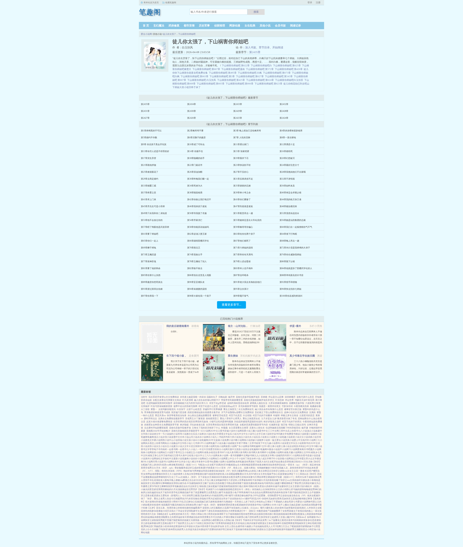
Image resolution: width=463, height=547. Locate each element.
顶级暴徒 (182, 489)
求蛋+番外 (295, 326)
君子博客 (243, 443)
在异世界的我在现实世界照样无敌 (222, 424)
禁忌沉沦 (269, 471)
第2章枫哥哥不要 (195, 130)
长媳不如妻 (278, 486)
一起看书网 (172, 449)
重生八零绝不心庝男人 (231, 418)
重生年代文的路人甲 (216, 517)
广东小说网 (241, 446)
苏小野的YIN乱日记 (178, 501)
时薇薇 (224, 428)
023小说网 (205, 431)
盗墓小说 (220, 440)
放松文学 (160, 458)
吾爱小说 (246, 431)
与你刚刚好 (298, 520)
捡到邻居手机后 (172, 492)
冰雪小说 (167, 437)
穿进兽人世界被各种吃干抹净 (245, 480)
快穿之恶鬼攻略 (293, 498)
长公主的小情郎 (281, 489)
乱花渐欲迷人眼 (159, 480)
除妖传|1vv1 (239, 498)
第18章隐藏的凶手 (196, 158)
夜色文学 (149, 440)
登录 (309, 2)
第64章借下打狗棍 (288, 234)
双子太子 (225, 514)
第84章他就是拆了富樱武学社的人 (296, 268)
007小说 (225, 452)
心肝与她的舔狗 (296, 489)
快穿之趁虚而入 (273, 517)
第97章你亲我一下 (149, 296)
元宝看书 (176, 455)
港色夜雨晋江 (212, 418)
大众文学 (312, 458)
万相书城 (167, 455)
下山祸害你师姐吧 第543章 (279, 76)
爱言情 (213, 449)
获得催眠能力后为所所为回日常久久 (190, 403)
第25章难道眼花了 (149, 172)
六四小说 (234, 437)
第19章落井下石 (241, 158)
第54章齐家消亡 (194, 220)
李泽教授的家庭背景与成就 (157, 412)
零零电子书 (155, 449)
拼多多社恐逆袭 (311, 520)
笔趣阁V (258, 446)
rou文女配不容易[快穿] (215, 464)
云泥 (296, 471)
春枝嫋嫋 (234, 514)
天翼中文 (232, 449)
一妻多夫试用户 (305, 471)
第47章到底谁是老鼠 (243, 206)
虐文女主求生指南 (262, 474)
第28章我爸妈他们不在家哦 (293, 172)
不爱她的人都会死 (282, 501)
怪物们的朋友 (257, 529)
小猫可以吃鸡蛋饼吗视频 (221, 421)
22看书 (221, 431)
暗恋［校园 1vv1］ (189, 464)
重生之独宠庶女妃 (251, 418)
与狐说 (201, 464)
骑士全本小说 (274, 505)
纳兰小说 (167, 452)
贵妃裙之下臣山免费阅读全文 (269, 412)
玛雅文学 (282, 434)
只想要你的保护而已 (217, 529)
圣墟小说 (311, 455)
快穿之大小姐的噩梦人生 (175, 474)
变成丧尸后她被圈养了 (272, 511)
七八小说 (302, 431)
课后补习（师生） (243, 489)
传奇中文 (176, 461)
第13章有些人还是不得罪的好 (155, 151)
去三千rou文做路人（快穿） (184, 477)
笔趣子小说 (216, 443)
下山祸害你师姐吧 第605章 (211, 83)
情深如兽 (270, 464)
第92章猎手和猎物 (288, 282)
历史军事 (204, 25)
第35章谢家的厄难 (242, 185)
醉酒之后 (187, 480)
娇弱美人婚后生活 (258, 403)
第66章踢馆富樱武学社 (198, 241)
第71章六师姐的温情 (243, 247)
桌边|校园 (258, 514)
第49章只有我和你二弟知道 (154, 213)
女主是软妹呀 (270, 529)
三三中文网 (273, 431)
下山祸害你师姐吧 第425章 (231, 80)
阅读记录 (295, 25)
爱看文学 (223, 434)
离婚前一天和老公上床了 (238, 501)
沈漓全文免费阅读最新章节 (171, 418)
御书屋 (311, 501)
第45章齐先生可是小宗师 (153, 206)
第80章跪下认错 (287, 261)
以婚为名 (182, 483)
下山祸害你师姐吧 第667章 (206, 69)
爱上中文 (298, 440)
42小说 (198, 440)
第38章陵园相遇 (194, 192)
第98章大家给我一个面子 (199, 296)
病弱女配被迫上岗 (300, 514)
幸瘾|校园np (231, 464)
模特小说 (317, 434)
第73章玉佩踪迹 (148, 254)
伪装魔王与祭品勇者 (227, 483)
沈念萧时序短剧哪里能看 (156, 428)
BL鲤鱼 (285, 452)
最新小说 (177, 458)
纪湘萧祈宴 (274, 424)
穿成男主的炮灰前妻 (243, 477)
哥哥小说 (182, 434)
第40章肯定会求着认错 (290, 192)
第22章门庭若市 (194, 165)
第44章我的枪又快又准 (290, 199)
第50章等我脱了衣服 (197, 213)
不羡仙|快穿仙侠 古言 (219, 526)
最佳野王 (158, 523)
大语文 (192, 446)
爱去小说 (281, 440)
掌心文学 (158, 455)
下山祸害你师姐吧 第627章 (250, 76)
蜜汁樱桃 (281, 483)
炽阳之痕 (201, 523)
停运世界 (289, 400)
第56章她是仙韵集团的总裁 (293, 220)
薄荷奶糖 (162, 489)
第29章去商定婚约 (149, 179)
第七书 (294, 501)
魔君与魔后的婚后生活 (176, 505)
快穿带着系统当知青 (176, 415)
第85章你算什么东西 (150, 275)
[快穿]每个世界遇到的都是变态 (221, 523)
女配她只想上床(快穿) (151, 464)
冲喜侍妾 (204, 526)
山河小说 (193, 437)
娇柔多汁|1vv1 (215, 468)
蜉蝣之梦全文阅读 (289, 415)
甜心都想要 (213, 520)
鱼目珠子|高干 (287, 492)
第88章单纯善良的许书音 (291, 275)
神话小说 (210, 437)
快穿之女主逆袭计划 (293, 486)
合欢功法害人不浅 (200, 480)
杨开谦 (304, 428)
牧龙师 (236, 461)
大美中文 (184, 455)
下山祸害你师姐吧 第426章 (289, 69)
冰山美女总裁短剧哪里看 (199, 415)
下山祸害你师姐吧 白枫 (250, 72)
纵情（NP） (226, 471)
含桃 (265, 514)
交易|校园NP (272, 477)
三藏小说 (254, 431)
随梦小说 (263, 440)
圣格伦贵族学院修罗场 (180, 428)
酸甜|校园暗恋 (228, 489)
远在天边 (188, 486)
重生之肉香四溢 (172, 517)
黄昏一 (154, 409)
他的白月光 (172, 489)
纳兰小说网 (209, 458)
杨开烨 (231, 397)
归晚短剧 (222, 397)
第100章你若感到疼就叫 (291, 296)
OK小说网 (148, 461)
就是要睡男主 (201, 492)
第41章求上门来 (148, 199)
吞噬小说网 (285, 458)
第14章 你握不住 (195, 151)
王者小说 (265, 434)
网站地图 (145, 532)
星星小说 (295, 437)
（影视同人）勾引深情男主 (182, 495)
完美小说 (289, 440)
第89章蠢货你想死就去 (152, 282)
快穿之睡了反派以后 (208, 483)
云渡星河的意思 (307, 415)
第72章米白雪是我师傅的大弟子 (295, 247)
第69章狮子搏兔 (148, 247)
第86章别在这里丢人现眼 (199, 275)
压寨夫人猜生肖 (257, 428)
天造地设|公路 (242, 523)
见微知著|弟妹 (255, 483)
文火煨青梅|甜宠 (245, 464)
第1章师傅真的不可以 (151, 130)
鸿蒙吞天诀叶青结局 (304, 400)
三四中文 (283, 431)
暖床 (149, 505)
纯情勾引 (167, 477)
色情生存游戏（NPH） (172, 471)
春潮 (219, 514)
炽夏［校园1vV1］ (287, 477)
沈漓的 (312, 412)
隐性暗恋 (298, 492)
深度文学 (288, 443)
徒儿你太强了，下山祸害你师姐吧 (179, 34)
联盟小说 (308, 434)
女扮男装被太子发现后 (293, 511)
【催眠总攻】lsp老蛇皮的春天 (170, 514)
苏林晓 (264, 397)
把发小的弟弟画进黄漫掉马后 (172, 526)
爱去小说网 (146, 34)
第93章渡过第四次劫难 (152, 289)
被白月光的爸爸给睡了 (270, 480)
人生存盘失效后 (191, 529)
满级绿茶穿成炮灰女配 (222, 477)
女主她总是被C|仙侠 (296, 505)
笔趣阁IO (256, 449)
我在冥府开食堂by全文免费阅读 (163, 397)
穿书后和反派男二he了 (262, 520)
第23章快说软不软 (242, 165)
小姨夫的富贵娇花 (149, 489)
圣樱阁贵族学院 (296, 403)
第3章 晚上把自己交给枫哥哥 (247, 130)
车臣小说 (186, 443)
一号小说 (164, 434)
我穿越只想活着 (178, 412)
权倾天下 (231, 529)
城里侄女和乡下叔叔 (224, 498)
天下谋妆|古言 (204, 477)
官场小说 (316, 529)
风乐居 (148, 443)
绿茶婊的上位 (258, 489)
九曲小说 (271, 443)
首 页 (146, 25)
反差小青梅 (310, 480)
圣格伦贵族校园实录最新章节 (185, 431)
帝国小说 (147, 434)
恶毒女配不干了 (170, 523)
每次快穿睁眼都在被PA (198, 474)
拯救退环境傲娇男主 (286, 529)
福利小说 (173, 434)
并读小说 (185, 461)
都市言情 (189, 25)
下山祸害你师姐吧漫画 (233, 69)
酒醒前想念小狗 (304, 529)
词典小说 (312, 437)
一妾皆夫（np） (293, 464)
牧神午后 (279, 523)
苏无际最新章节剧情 (248, 406)
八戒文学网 (265, 458)
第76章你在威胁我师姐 (290, 254)
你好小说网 (198, 458)
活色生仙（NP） (299, 495)
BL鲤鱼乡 (206, 452)
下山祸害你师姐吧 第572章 (260, 69)
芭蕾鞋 (250, 514)
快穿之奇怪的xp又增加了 (262, 501)
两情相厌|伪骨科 (273, 492)
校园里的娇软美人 (217, 474)
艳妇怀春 (187, 471)
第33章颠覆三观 (148, 185)
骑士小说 (277, 437)
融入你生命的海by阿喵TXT (207, 400)
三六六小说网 (210, 455)
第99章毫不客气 (241, 296)
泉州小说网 (150, 458)
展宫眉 (229, 517)
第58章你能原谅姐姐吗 (198, 227)
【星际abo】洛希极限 (305, 517)
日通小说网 (209, 446)
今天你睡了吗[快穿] (159, 529)
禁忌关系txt (160, 415)
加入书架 (250, 47)
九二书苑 (219, 437)
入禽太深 (260, 471)
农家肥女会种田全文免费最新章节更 (161, 424)
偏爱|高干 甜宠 (200, 508)
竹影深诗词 (287, 406)
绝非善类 (288, 520)
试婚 (269, 514)
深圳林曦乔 (290, 397)
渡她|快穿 (243, 505)
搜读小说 (300, 434)
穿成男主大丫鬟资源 (195, 418)
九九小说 (258, 455)
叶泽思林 (279, 400)
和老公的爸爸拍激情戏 (182, 508)
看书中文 (263, 431)
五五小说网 (196, 452)
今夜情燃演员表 (301, 406)
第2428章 (284, 111)
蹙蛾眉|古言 (240, 474)
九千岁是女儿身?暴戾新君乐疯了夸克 (279, 418)
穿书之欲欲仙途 (283, 495)
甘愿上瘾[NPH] (288, 517)
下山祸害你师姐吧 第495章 (223, 72)
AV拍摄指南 (192, 483)
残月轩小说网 (309, 440)
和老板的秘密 (162, 501)
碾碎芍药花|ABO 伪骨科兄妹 (259, 498)
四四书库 (284, 455)
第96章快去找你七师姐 (290, 289)
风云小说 (169, 443)
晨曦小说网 (276, 452)
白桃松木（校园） (312, 486)
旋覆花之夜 (278, 520)
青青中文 (202, 461)
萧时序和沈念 (150, 418)
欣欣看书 (303, 455)
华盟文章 (303, 458)
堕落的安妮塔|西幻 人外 (299, 508)
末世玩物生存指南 (197, 498)
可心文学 (256, 434)
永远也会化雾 (258, 492)
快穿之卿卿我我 (162, 486)
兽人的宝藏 (212, 508)
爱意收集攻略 (259, 464)
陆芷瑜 (284, 424)
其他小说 (265, 25)
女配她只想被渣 (218, 486)
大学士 (201, 455)
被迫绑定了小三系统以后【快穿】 (301, 474)
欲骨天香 (184, 517)
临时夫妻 (300, 480)
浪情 (175, 483)
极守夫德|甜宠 (225, 492)
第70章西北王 (193, 247)
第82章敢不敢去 (194, 268)
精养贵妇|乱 (280, 464)
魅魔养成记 (184, 468)
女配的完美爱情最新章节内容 (254, 424)
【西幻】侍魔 (254, 511)
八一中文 (199, 449)
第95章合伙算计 (241, 289)
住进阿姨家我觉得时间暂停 (159, 403)
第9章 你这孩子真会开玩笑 (153, 144)
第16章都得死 (286, 151)
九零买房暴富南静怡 (278, 403)
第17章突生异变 (148, 158)
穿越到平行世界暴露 (212, 409)
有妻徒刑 (203, 529)
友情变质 (202, 517)
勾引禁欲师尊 (259, 477)
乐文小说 (297, 443)
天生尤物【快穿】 (312, 461)
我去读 (248, 449)
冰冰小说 (201, 437)
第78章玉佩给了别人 (197, 261)
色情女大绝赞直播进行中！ (235, 511)
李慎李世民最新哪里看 (232, 400)
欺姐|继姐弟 (150, 517)
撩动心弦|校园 (195, 501)
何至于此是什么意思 (208, 406)
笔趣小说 (286, 437)
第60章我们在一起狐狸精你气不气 (296, 227)
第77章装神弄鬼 (148, 261)
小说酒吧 (228, 461)
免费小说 (228, 440)
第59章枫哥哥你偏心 (243, 227)
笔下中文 (262, 443)
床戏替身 (252, 505)
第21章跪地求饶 (148, 165)
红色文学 (214, 434)
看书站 (210, 461)
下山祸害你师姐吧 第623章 (268, 83)
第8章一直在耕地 (288, 137)
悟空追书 (273, 434)
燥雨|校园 (230, 486)
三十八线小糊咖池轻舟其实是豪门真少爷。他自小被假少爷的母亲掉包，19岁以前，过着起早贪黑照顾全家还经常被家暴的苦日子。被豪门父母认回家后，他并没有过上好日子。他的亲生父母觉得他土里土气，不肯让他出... (306, 372)
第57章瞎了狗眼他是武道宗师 (155, 227)
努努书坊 (306, 443)
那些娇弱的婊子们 (307, 526)
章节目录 (264, 47)
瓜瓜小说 (197, 434)
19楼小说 (237, 440)
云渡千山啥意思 (194, 409)
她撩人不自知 (253, 526)
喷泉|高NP (203, 468)
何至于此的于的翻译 (262, 415)
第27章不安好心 (241, 172)
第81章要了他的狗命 (150, 268)
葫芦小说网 (283, 449)
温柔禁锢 (158, 477)
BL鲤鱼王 (149, 455)
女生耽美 (250, 25)
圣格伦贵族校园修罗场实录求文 (259, 400)
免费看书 (291, 434)
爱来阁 (300, 449)
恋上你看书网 (158, 443)
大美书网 (233, 452)
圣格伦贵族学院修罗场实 (248, 397)
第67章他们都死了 (242, 241)
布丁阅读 (247, 458)
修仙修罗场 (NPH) (250, 495)
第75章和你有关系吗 (243, 254)
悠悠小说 (240, 449)
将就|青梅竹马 (219, 501)
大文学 (185, 446)
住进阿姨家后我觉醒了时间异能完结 (283, 428)
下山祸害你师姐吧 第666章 (240, 83)
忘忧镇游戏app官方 (228, 406)
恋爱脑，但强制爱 (267, 495)
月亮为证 (210, 498)
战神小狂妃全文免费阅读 (296, 412)
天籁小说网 (294, 452)
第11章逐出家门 (241, 144)
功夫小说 (251, 437)
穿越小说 (228, 431)
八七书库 (195, 443)
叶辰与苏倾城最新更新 (161, 406)
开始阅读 (277, 47)
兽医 (254, 471)
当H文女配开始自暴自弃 (275, 461)
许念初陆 (247, 415)
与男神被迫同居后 (200, 471)
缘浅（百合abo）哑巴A (255, 508)
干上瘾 (284, 505)
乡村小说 (256, 458)
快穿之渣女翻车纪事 (155, 483)
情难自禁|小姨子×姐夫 (198, 505)
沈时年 (144, 397)
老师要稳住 (157, 474)
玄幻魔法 (158, 25)
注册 (318, 2)
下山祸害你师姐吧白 (262, 65)
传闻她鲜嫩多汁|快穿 (267, 468)
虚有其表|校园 (215, 511)
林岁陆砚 (184, 424)
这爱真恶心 (213, 492)
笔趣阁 (144, 437)
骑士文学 (304, 452)
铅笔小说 (193, 455)
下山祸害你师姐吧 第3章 (222, 76)
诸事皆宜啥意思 (220, 415)
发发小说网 (157, 452)
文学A (265, 446)
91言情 (207, 449)
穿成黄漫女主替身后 (265, 523)
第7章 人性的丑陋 (241, 137)
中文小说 (247, 434)
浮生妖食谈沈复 (197, 424)
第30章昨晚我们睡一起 (198, 179)
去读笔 (293, 446)
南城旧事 (287, 514)
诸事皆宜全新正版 (292, 409)
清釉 (163, 517)
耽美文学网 (268, 455)
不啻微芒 (169, 520)
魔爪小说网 (315, 449)
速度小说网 (231, 446)
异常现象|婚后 (177, 486)
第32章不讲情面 (287, 179)
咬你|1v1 (300, 461)
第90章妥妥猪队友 (196, 282)
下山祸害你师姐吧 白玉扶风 (202, 80)
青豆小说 (269, 437)
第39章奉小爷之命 (242, 192)
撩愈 (158, 517)
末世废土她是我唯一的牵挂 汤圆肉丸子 (198, 397)
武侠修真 (174, 25)
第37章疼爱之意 (148, 192)
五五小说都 (185, 452)
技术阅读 (300, 446)
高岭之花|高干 (224, 508)
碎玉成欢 (194, 468)
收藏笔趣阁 (170, 2)
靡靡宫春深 (214, 471)
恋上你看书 (292, 431)
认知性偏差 (150, 492)
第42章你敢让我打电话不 (199, 199)
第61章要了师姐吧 (149, 234)
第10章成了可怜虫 (196, 144)
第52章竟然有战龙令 (289, 213)
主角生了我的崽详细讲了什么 (206, 428)
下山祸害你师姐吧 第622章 (236, 65)
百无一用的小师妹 (193, 514)
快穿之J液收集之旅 (201, 486)
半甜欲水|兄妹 (193, 526)
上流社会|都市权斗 (238, 526)
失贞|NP (250, 474)
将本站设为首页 (151, 2)
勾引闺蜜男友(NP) (180, 498)
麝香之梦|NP (149, 486)
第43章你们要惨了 (242, 199)
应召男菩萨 (191, 489)
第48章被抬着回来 (288, 206)
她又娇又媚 (207, 501)
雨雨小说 (164, 440)
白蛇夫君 (257, 486)
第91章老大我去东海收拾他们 (247, 282)
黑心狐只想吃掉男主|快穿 (253, 517)
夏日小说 (177, 446)
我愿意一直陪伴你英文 (270, 406)
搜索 (256, 11)
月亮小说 (157, 461)
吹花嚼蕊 (230, 474)
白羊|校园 (214, 495)
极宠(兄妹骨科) (202, 495)
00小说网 (237, 431)
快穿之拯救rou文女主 (283, 471)
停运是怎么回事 (276, 397)
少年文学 (309, 446)
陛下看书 (175, 452)
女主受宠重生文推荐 (238, 428)
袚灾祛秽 (236, 517)
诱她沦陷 (193, 517)
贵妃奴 (214, 514)
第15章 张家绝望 (241, 151)
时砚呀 (276, 415)
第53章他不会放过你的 (152, 220)
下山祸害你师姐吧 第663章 (194, 76)
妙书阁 (251, 455)
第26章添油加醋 (194, 172)
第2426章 (191, 118)
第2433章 (237, 104)
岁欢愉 (252, 523)
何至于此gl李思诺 (217, 403)
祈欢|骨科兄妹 (281, 508)
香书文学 (145, 449)
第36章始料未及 (287, 185)
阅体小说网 (146, 452)
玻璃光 (153, 501)
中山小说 (173, 440)
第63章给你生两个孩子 (244, 234)
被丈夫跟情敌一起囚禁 (197, 520)
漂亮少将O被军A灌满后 (230, 495)
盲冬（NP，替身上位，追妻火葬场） (239, 468)
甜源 (311, 514)
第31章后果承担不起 (243, 179)
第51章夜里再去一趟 (243, 213)
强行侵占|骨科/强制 (244, 486)
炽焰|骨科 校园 (159, 505)
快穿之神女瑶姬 (308, 523)
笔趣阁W (264, 449)
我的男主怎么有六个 (187, 523)
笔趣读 (243, 461)
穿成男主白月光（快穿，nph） (160, 468)
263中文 (214, 431)
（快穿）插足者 (308, 464)
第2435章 (254, 52)
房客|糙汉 (291, 461)
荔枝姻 (239, 529)
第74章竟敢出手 (194, 254)
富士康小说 (273, 446)
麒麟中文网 (242, 455)
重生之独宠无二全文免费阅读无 (238, 409)
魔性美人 (270, 508)
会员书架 (280, 25)
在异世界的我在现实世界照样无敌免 (190, 421)
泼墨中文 (175, 437)
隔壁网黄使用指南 (292, 523)
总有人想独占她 (226, 520)
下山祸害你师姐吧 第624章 (260, 80)
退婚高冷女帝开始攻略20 (158, 431)
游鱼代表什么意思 (305, 397)
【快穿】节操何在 (243, 520)
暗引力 (227, 480)
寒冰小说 (206, 434)
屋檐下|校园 (242, 483)
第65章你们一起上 (149, 241)
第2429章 (237, 111)
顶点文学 (295, 458)
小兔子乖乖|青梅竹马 (242, 492)
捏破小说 (254, 440)
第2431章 (145, 111)
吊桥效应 (246, 529)
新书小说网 (167, 461)
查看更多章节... (231, 304)
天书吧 (307, 449)
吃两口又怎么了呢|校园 (287, 526)
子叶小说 (275, 458)
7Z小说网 (292, 449)
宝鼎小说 (190, 440)
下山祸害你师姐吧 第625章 (287, 65)
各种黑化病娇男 (176, 529)
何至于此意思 (235, 415)
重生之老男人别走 (162, 498)
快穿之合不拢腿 (310, 492)
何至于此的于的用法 (291, 421)
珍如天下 (160, 492)
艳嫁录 (221, 480)
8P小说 (267, 452)
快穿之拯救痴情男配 (155, 520)
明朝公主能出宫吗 (297, 424)
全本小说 (184, 437)
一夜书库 (232, 455)
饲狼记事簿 (306, 498)
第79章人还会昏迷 (242, 261)
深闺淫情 (269, 489)
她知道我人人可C (268, 526)
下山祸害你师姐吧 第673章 (277, 72)
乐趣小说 (225, 443)
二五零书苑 (252, 443)
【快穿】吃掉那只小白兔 (209, 489)
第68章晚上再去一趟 (289, 241)
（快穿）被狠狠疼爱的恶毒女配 (224, 505)
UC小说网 (294, 455)
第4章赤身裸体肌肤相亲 (291, 130)
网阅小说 (246, 440)
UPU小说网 (205, 443)
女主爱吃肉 (163, 495)
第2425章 (237, 118)
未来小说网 (222, 455)
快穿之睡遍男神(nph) (242, 471)
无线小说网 (220, 446)
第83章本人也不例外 (243, 268)
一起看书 (182, 449)
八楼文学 (194, 461)
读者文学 (156, 434)
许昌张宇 (181, 409)
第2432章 (284, 104)
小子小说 (238, 458)
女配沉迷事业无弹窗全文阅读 (167, 400)
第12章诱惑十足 (287, 144)
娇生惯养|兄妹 (279, 498)
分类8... (174, 331)
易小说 (157, 440)
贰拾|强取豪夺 (313, 505)
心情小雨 (206, 514)
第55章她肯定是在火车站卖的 (247, 220)
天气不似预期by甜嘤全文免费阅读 (237, 412)
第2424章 (284, 118)
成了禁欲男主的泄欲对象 (302, 483)
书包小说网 (262, 505)
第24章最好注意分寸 (289, 165)
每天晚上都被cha (175, 480)
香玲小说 (280, 443)
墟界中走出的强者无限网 (185, 406)
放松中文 (169, 458)
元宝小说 (303, 437)
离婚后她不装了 (187, 492)
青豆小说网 (222, 449)
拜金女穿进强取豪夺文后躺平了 (193, 511)
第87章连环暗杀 (241, 275)
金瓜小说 (232, 434)
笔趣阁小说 (187, 458)
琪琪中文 (199, 446)
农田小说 (151, 446)
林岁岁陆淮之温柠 (272, 421)
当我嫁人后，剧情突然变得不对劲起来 (295, 468)
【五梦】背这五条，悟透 (159, 508)
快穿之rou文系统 (288, 480)
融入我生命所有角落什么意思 (269, 409)
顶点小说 (311, 431)
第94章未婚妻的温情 (197, 289)
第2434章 (191, 104)
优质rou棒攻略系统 (171, 464)
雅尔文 (189, 434)
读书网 (250, 446)
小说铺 (277, 455)
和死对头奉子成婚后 (305, 477)
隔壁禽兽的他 (179, 520)
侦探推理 (219, 25)
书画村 (163, 449)
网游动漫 (234, 25)
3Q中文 (239, 434)
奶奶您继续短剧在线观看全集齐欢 (204, 412)
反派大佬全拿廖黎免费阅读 (159, 421)
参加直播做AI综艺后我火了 (165, 511)
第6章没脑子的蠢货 (196, 137)
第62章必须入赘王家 (197, 234)
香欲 (177, 468)
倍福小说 (182, 440)
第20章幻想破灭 (287, 158)
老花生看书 (216, 452)
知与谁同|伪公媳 (269, 483)
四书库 (226, 437)
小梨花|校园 (277, 514)
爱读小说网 (303, 501)
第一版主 (272, 440)
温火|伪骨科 (267, 486)
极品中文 (177, 443)
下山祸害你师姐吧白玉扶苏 (289, 80)
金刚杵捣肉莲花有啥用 (238, 403)
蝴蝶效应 (169, 483)
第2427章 (145, 118)
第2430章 (191, 111)
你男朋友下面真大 (255, 461)
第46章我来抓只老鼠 (197, 206)
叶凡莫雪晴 (187, 400)
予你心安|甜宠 (278, 474)
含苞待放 (243, 514)
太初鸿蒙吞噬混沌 (167, 409)
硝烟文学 (234, 443)
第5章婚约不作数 (149, 137)
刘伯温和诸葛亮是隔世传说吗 (248, 421)
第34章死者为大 (194, 185)
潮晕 (288, 483)
